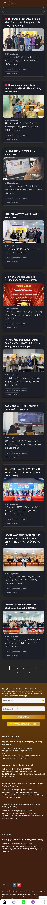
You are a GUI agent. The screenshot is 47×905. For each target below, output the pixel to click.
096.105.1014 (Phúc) (15, 748)
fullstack (24, 69)
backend (8, 69)
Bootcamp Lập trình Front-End (12, 895)
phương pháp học (11, 73)
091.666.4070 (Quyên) (15, 751)
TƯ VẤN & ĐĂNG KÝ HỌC (23, 724)
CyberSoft (41, 891)
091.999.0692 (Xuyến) (30, 771)
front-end (16, 69)
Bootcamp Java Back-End (21, 897)
